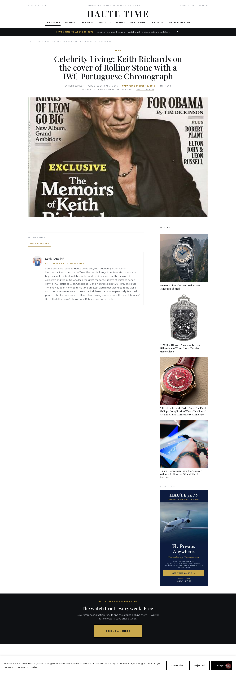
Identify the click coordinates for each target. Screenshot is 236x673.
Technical (87, 22)
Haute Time (34, 42)
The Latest (52, 22)
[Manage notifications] (228, 666)
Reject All (199, 665)
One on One (137, 22)
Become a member (118, 631)
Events (120, 22)
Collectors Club (179, 22)
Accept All (221, 665)
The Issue (156, 22)
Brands (70, 22)
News (47, 42)
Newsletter (187, 5)
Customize (177, 665)
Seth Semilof (76, 86)
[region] (118, 664)
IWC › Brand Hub (39, 243)
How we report (145, 89)
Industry (105, 22)
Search (203, 5)
